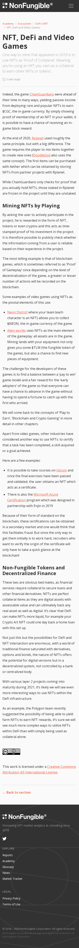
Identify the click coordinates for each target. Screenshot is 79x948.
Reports (7, 855)
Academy (8, 23)
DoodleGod (41, 155)
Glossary (8, 867)
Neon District (17, 312)
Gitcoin (61, 470)
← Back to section (16, 792)
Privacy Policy (11, 898)
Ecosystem (24, 23)
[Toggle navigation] (71, 6)
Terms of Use (11, 904)
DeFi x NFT (41, 23)
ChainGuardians (42, 94)
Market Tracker (12, 879)
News (6, 873)
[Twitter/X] (4, 839)
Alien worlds (16, 330)
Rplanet (38, 138)
